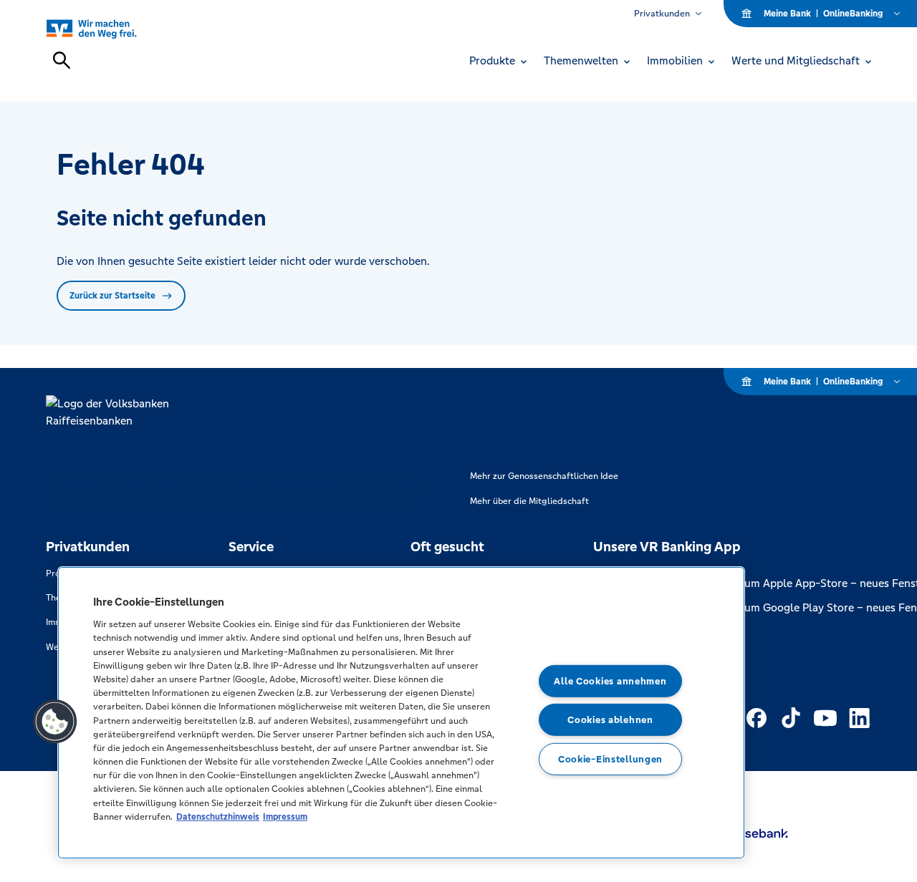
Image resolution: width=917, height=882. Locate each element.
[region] (401, 712)
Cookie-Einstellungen (610, 759)
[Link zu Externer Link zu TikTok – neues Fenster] (790, 718)
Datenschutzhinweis (217, 816)
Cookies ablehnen (610, 720)
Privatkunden (662, 13)
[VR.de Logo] (108, 28)
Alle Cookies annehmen (610, 681)
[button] (55, 722)
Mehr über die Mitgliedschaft (529, 501)
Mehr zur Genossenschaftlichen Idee (544, 476)
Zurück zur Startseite (112, 295)
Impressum (285, 816)
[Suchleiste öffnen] (61, 60)
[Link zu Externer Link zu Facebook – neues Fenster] (756, 718)
